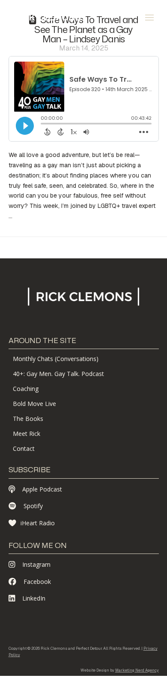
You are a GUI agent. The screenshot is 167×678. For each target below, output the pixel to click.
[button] (149, 18)
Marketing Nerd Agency (137, 670)
